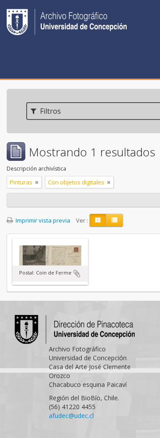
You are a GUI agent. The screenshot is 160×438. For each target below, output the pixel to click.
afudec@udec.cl (71, 415)
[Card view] (97, 220)
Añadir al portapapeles (76, 273)
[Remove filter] (37, 182)
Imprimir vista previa (42, 220)
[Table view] (114, 220)
